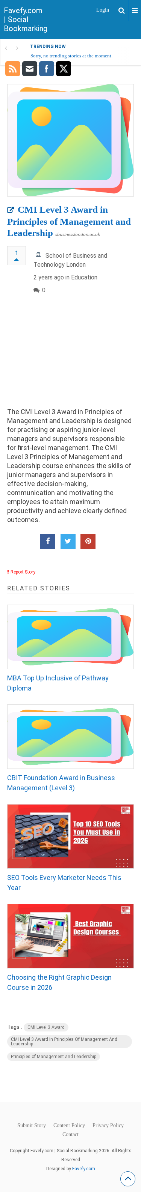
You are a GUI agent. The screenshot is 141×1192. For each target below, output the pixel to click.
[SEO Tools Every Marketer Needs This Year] (71, 836)
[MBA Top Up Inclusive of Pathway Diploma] (71, 637)
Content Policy (69, 1125)
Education (84, 277)
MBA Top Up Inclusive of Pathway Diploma (58, 683)
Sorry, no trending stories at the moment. (71, 56)
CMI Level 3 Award (46, 1027)
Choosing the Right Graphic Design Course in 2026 (59, 982)
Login (102, 10)
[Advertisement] (70, 357)
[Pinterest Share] (88, 541)
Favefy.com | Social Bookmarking (25, 19)
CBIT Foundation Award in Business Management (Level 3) (61, 783)
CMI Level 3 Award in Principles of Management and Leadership (69, 221)
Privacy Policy (108, 1125)
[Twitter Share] (68, 541)
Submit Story (31, 1125)
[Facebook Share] (47, 541)
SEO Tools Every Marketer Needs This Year (64, 883)
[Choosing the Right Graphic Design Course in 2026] (71, 936)
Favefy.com (83, 1168)
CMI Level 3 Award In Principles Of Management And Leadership (64, 1041)
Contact (70, 1134)
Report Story (23, 572)
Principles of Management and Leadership (53, 1056)
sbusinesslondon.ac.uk (77, 234)
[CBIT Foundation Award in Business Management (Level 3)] (71, 737)
